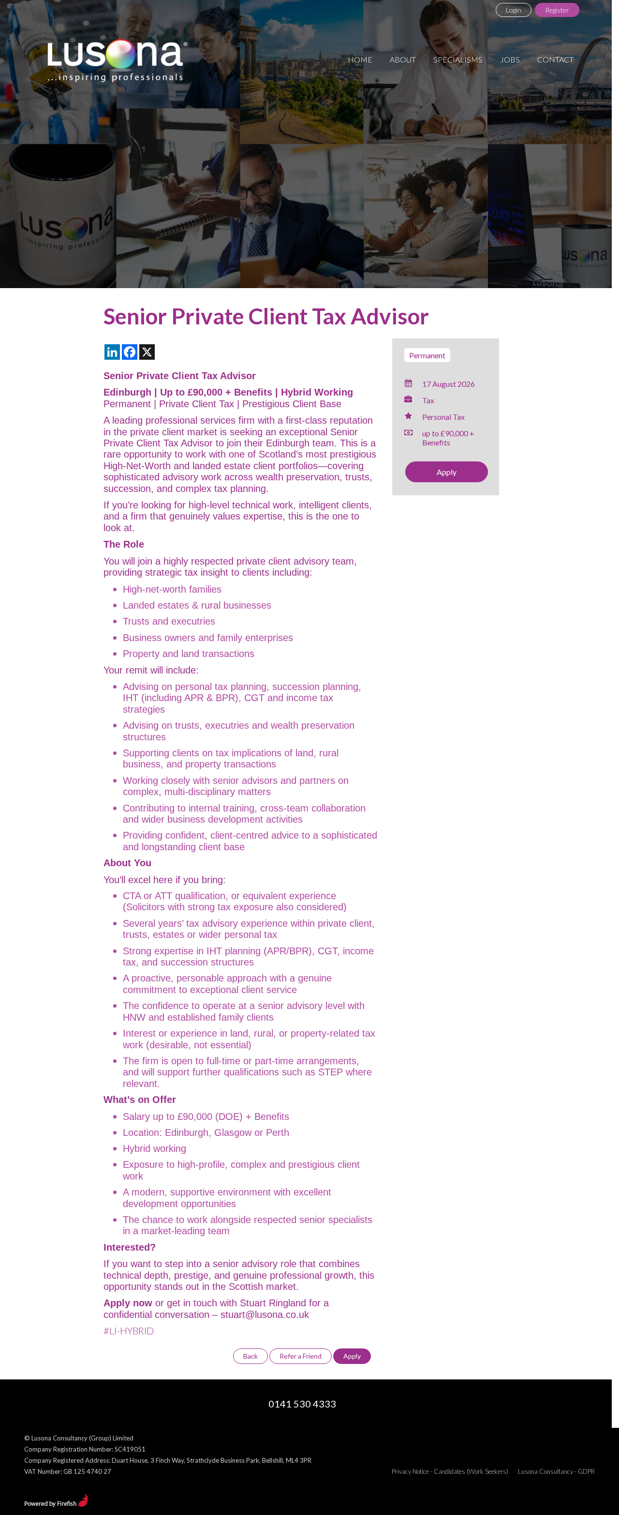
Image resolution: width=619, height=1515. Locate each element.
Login (513, 10)
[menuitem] (360, 59)
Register (557, 10)
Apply (447, 471)
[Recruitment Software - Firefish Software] (56, 1504)
